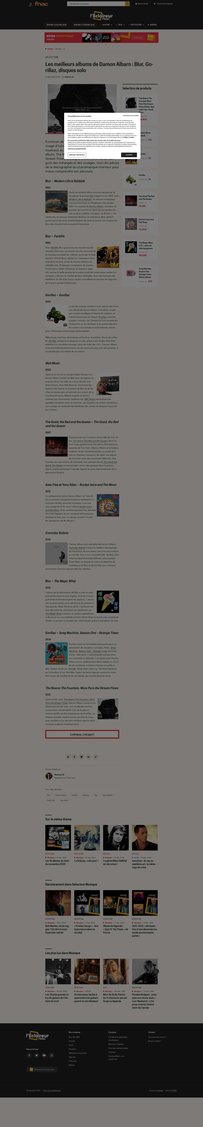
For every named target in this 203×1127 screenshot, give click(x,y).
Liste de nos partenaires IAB (77, 149)
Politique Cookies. (128, 137)
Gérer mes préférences (77, 154)
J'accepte (129, 154)
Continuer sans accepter (131, 115)
